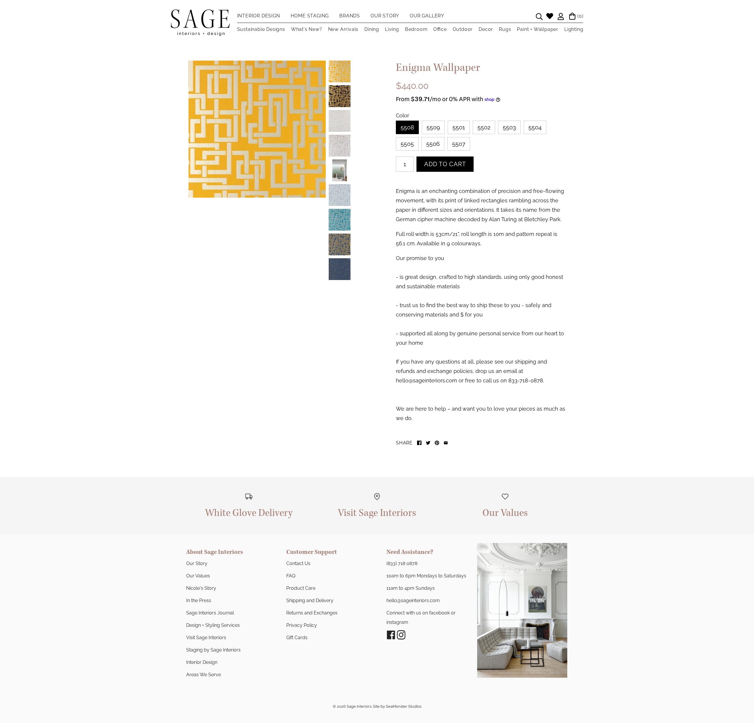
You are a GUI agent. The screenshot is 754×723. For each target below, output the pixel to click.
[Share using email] (446, 443)
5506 (433, 143)
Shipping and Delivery (309, 600)
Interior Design (201, 662)
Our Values (198, 576)
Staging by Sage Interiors (213, 650)
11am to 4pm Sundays (410, 588)
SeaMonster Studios (403, 706)
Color (402, 116)
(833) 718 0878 (401, 563)
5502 (483, 127)
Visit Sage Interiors (206, 637)
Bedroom (416, 29)
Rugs (505, 29)
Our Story (196, 563)
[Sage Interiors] (200, 14)
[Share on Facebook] (419, 443)
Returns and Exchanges (312, 613)
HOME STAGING (310, 16)
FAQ (290, 576)
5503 (509, 127)
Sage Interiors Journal (210, 613)
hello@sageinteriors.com (413, 600)
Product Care (300, 588)
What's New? (306, 29)
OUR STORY (385, 16)
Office (440, 29)
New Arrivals (343, 29)
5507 (458, 143)
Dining (371, 29)
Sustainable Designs (261, 29)
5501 (458, 127)
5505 (407, 143)
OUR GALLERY (427, 16)
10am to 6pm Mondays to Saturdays (426, 576)
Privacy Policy (301, 625)
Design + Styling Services (213, 625)
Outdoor (463, 29)
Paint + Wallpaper (537, 29)
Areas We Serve (203, 674)
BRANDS (349, 16)
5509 (433, 127)
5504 (535, 127)
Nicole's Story (201, 588)
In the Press (198, 600)
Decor (486, 29)
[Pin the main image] (437, 443)
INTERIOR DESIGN (258, 16)
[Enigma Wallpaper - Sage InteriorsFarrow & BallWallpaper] (257, 129)
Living (392, 29)
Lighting (573, 29)
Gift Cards (296, 637)
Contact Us (298, 563)
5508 (407, 127)
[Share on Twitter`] (428, 443)
